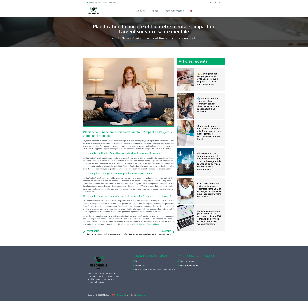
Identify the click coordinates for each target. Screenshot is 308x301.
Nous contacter (174, 11)
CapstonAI (142, 295)
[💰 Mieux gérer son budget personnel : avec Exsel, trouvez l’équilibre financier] (185, 79)
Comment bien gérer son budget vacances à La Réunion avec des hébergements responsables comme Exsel (209, 132)
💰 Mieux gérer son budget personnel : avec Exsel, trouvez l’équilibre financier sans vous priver (207, 78)
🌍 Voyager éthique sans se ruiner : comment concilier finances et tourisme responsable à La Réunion (208, 105)
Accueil (141, 11)
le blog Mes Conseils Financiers (149, 224)
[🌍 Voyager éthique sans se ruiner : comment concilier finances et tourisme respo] (185, 106)
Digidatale (121, 295)
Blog (155, 11)
